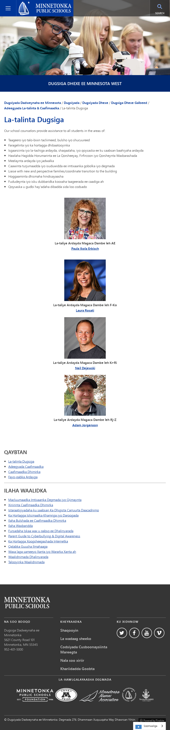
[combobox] (149, 726)
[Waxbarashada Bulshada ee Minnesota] (129, 704)
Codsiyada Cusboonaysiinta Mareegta (83, 649)
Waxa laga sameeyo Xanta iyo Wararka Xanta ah (42, 551)
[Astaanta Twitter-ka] (122, 633)
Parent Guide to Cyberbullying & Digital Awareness (44, 536)
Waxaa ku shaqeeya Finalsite (152, 719)
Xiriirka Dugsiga (27, 602)
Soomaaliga (150, 726)
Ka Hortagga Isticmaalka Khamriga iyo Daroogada (43, 515)
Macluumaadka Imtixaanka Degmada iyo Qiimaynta (44, 499)
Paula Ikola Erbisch (85, 248)
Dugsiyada (71, 102)
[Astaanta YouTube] (147, 633)
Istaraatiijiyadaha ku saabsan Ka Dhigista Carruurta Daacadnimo (53, 510)
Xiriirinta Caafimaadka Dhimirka (30, 504)
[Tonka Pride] (66, 704)
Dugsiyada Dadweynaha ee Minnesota (32, 102)
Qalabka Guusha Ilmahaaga (27, 546)
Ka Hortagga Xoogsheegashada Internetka (38, 541)
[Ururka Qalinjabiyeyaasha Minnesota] (99, 704)
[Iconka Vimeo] (159, 633)
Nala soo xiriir (72, 660)
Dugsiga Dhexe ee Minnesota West (85, 83)
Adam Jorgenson (85, 425)
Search (162, 13)
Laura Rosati (85, 310)
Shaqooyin (69, 630)
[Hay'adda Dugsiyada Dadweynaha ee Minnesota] (35, 704)
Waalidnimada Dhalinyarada (28, 556)
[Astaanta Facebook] (134, 633)
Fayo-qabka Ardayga (23, 476)
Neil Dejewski (85, 368)
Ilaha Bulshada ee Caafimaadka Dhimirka (37, 520)
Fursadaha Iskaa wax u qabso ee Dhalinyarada (40, 530)
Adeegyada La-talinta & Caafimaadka (31, 108)
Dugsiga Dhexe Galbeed (129, 102)
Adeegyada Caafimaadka (26, 466)
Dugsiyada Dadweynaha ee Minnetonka (38, 5)
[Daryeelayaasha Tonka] (146, 704)
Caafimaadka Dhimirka (24, 471)
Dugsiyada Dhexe (95, 102)
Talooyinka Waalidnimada (26, 561)
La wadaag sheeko (75, 638)
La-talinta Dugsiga (21, 461)
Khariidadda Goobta (77, 668)
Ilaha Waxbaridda (20, 525)
